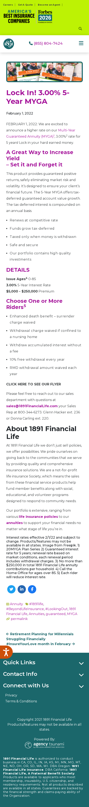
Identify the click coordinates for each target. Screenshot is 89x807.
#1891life (36, 604)
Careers (8, 5)
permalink (19, 619)
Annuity (16, 604)
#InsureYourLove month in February (39, 644)
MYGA (72, 614)
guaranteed (56, 614)
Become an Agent (49, 5)
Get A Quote (25, 5)
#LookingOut (56, 609)
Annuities (36, 614)
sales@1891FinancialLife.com (32, 406)
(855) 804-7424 (48, 43)
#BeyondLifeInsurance (25, 609)
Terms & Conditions (21, 701)
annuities (14, 523)
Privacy (11, 695)
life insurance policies (38, 517)
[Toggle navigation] (81, 43)
